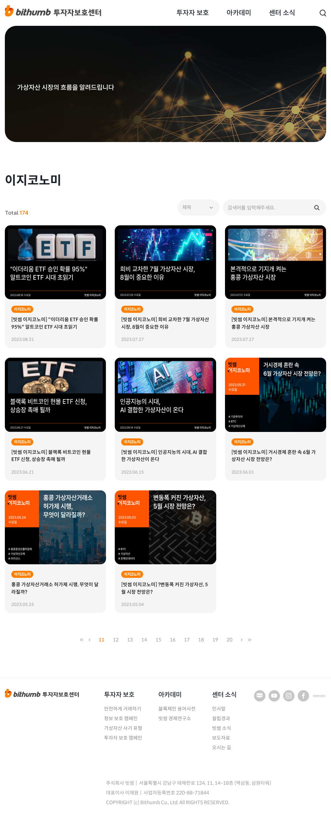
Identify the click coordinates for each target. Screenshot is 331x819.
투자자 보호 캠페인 (123, 738)
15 (158, 640)
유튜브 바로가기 (274, 695)
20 (229, 640)
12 (116, 640)
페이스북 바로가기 (303, 695)
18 (201, 640)
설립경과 (221, 718)
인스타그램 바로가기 (288, 695)
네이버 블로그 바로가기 (259, 695)
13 (130, 640)
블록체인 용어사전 (177, 709)
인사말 (219, 709)
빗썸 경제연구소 (174, 718)
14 (144, 640)
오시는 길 (221, 747)
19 (215, 640)
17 (187, 640)
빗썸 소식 (221, 728)
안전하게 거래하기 (122, 709)
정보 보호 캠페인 (121, 718)
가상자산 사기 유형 (123, 728)
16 (173, 640)
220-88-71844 (192, 793)
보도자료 (221, 738)
